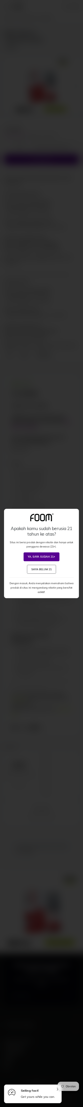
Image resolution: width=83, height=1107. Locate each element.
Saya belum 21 (41, 569)
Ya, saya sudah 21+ (41, 556)
